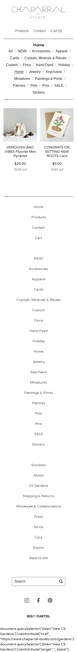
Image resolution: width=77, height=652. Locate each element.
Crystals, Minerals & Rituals (45, 58)
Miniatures (22, 78)
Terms (38, 527)
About (38, 475)
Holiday (64, 65)
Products (22, 31)
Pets (33, 85)
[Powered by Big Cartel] (38, 616)
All (11, 51)
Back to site (38, 558)
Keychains (54, 72)
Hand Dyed (44, 65)
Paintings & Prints (48, 78)
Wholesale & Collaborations (38, 506)
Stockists (38, 465)
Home (19, 72)
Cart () (56, 31)
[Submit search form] (61, 581)
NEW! (22, 51)
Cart (38, 238)
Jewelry (35, 72)
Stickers (39, 92)
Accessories (41, 51)
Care (38, 537)
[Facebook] (38, 600)
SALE (58, 85)
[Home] (38, 12)
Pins (45, 85)
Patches (19, 85)
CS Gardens (38, 486)
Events (38, 548)
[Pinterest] (50, 600)
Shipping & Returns (38, 496)
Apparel (62, 51)
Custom (12, 65)
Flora (27, 65)
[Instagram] (27, 600)
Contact (40, 31)
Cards (14, 58)
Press (38, 517)
